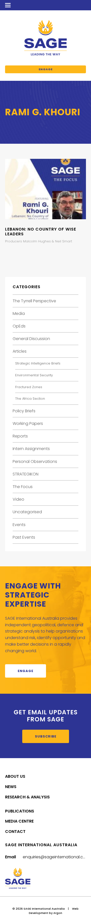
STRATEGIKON (25, 474)
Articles (20, 351)
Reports (20, 436)
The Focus (23, 487)
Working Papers (28, 423)
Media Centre (19, 821)
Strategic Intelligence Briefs (37, 363)
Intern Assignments (31, 449)
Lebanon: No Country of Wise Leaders (40, 231)
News (10, 787)
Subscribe (45, 736)
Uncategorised (27, 512)
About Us (15, 776)
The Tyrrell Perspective (34, 301)
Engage (46, 69)
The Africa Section (30, 398)
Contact (15, 831)
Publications (19, 811)
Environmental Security (34, 375)
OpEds (19, 326)
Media (19, 313)
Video (18, 499)
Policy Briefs (24, 411)
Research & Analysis (27, 797)
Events (19, 525)
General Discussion (31, 339)
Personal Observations (35, 461)
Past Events (24, 537)
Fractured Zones (28, 387)
